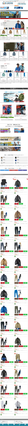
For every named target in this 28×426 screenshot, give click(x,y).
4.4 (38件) (4, 286)
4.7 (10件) (4, 365)
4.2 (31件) (4, 270)
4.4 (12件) (18, 381)
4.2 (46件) (18, 270)
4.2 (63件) (18, 286)
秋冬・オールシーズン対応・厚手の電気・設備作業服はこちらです (14, 18)
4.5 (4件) (17, 191)
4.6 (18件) (18, 365)
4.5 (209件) (18, 207)
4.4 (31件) (4, 302)
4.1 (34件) (4, 191)
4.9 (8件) (4, 381)
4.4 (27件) (18, 302)
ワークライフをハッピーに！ (11, 0)
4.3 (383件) (4, 207)
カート (15, 425)
